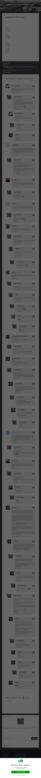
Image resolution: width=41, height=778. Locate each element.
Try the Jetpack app (20, 772)
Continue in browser (20, 775)
